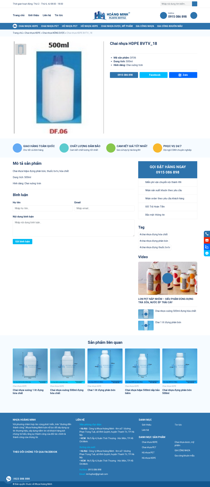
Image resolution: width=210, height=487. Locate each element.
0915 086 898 (167, 172)
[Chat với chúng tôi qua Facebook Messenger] (207, 253)
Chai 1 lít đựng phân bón (168, 322)
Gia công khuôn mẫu (169, 26)
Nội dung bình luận (23, 216)
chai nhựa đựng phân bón (154, 240)
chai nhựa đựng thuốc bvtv (155, 247)
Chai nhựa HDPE (28, 26)
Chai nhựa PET (50, 26)
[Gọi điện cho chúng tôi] (207, 234)
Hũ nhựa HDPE (89, 26)
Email (77, 202)
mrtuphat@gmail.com (97, 474)
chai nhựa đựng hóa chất (154, 234)
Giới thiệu (33, 15)
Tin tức (59, 15)
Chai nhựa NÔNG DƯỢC (53, 33)
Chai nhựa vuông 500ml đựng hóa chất (175, 311)
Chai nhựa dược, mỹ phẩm (117, 26)
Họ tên (16, 202)
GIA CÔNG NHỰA (145, 26)
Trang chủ (18, 15)
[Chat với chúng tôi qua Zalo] (207, 247)
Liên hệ (47, 15)
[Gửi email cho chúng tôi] (207, 240)
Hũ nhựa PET (70, 26)
